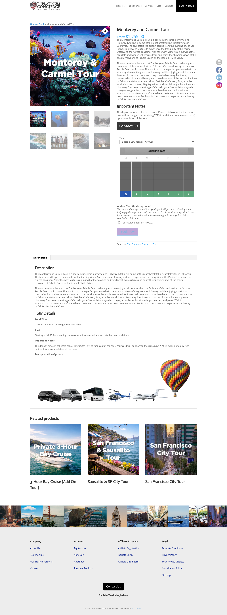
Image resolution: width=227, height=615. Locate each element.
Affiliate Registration (128, 548)
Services (149, 5)
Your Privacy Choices (173, 561)
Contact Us (113, 586)
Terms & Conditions (172, 548)
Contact (169, 5)
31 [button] (124, 195)
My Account (80, 548)
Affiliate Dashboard (128, 561)
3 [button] (158, 195)
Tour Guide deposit (138, 222)
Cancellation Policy (172, 568)
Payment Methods (83, 568)
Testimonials (37, 554)
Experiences (135, 5)
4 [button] (168, 195)
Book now (127, 232)
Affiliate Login (125, 554)
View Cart (79, 554)
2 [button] (147, 195)
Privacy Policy (169, 554)
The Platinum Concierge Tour (142, 244)
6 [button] (189, 195)
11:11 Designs (136, 608)
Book (41, 24)
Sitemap (166, 575)
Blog (159, 5)
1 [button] (136, 195)
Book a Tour (186, 5)
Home (33, 24)
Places (119, 5)
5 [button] (178, 195)
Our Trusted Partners (41, 561)
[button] (105, 31)
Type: (122, 138)
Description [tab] (40, 257)
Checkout (79, 561)
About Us (35, 548)
